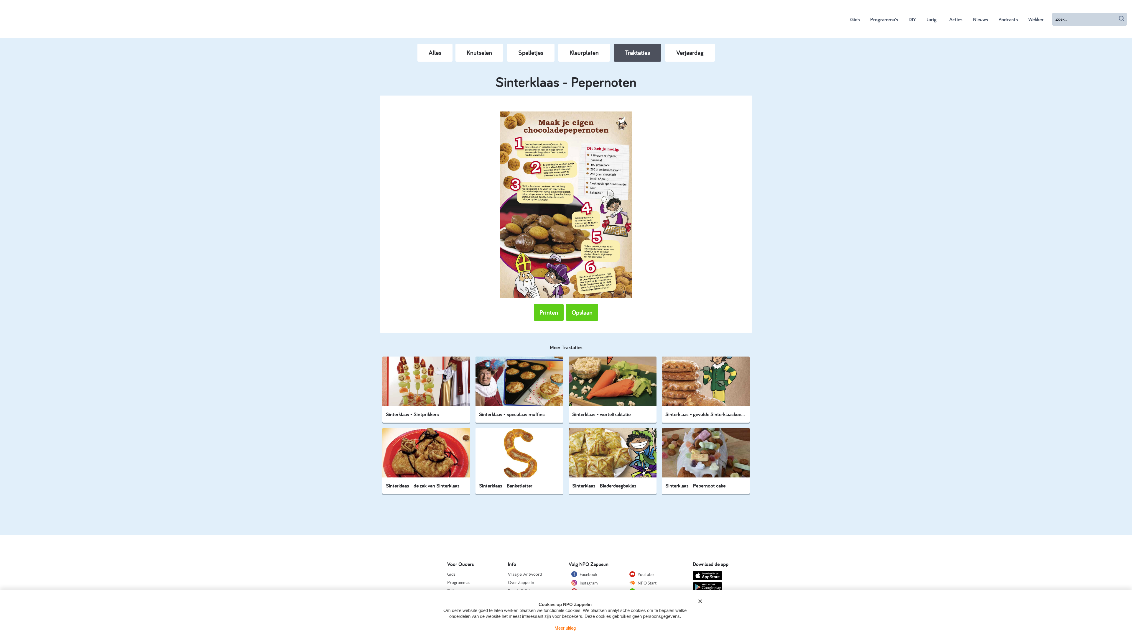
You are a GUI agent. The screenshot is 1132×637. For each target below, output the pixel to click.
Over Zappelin (521, 582)
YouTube (645, 574)
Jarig (931, 19)
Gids (855, 19)
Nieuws (980, 19)
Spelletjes (530, 52)
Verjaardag (690, 52)
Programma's (884, 19)
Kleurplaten (584, 52)
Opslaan (582, 312)
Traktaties (637, 52)
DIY (912, 19)
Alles (435, 52)
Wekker (1036, 19)
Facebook (588, 574)
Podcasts (1008, 19)
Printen (548, 312)
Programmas (458, 582)
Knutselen (479, 52)
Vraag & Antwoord (525, 574)
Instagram (588, 583)
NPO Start (647, 583)
